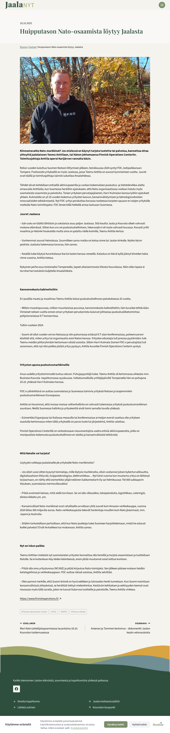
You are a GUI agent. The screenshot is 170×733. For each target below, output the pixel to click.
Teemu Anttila (78, 611)
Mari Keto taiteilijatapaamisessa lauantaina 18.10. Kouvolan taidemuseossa (49, 628)
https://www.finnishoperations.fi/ (39, 599)
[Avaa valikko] (162, 5)
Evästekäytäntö (79, 728)
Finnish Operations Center (34, 611)
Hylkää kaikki (139, 724)
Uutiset (32, 47)
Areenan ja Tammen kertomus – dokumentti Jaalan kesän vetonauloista (120, 628)
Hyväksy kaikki (115, 724)
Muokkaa (158, 724)
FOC (54, 611)
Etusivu (24, 47)
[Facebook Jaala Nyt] (16, 689)
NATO (64, 611)
